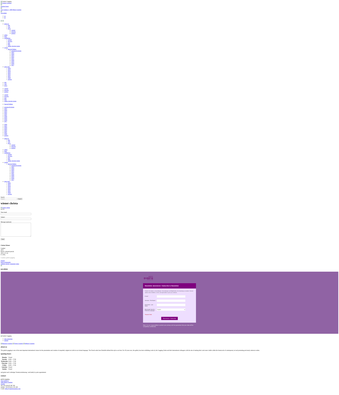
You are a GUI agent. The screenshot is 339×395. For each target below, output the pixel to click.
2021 (12, 59)
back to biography (6, 262)
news (9, 28)
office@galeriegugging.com (12, 388)
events (6, 47)
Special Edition (12, 49)
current (13, 30)
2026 (9, 68)
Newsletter (4, 13)
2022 (12, 57)
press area (7, 66)
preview (13, 32)
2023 (12, 55)
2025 (12, 52)
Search (3, 197)
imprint (6, 340)
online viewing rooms (14, 46)
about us (6, 24)
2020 (12, 60)
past (9, 43)
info (9, 25)
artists (5, 35)
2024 (12, 54)
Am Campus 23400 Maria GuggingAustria (6, 382)
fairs (9, 44)
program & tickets (16, 51)
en (5, 16)
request (3, 260)
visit (9, 27)
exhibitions (7, 38)
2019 (12, 62)
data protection (8, 339)
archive (13, 33)
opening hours (5, 6)
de (5, 17)
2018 (12, 63)
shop (5, 36)
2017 (12, 65)
